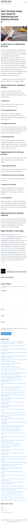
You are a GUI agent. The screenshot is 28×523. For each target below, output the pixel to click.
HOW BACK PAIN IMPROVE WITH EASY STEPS (11, 493)
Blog (2, 8)
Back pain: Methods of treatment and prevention (12, 491)
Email (3, 315)
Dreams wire (6, 1)
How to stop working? (7, 277)
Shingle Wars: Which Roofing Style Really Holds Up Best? (14, 462)
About (2, 506)
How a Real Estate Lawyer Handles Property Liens (12, 390)
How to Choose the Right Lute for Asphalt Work (12, 498)
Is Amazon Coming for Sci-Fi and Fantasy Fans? (12, 486)
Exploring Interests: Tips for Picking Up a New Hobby (13, 500)
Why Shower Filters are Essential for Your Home (12, 496)
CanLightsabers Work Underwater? (16, 272)
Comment (4, 290)
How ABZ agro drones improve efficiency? (10, 367)
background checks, (9, 248)
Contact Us (3, 508)
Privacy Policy (4, 510)
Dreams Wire (6, 22)
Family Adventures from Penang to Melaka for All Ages (13, 456)
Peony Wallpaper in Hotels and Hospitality (10, 443)
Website (3, 322)
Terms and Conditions (6, 512)
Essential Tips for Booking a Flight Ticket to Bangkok (13, 412)
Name (3, 309)
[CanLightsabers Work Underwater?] (3, 271)
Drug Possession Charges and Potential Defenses (12, 392)
